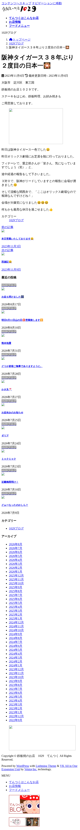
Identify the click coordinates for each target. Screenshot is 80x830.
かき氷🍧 (6, 389)
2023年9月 (15, 681)
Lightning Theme (46, 765)
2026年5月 (15, 556)
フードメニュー (19, 789)
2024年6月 (15, 645)
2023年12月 (16, 669)
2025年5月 (15, 602)
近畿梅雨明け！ (9, 482)
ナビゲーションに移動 (47, 3)
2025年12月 (16, 575)
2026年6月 (15, 552)
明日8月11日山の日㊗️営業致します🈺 (22, 320)
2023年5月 (15, 696)
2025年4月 (15, 606)
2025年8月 (15, 591)
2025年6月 (15, 599)
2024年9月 (15, 634)
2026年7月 (15, 548)
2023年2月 (15, 708)
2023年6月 (15, 692)
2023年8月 (15, 685)
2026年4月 (15, 559)
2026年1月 (15, 571)
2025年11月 (16, 579)
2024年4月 (15, 653)
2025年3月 (15, 610)
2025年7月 (15, 595)
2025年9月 (15, 587)
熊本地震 (6, 343)
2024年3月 (15, 657)
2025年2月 (15, 614)
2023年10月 (16, 677)
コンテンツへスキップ (16, 3)
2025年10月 (16, 583)
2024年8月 (15, 638)
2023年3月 (15, 704)
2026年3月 (15, 563)
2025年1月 (15, 618)
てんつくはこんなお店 (24, 782)
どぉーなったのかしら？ (14, 505)
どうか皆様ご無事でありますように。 (22, 366)
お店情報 (15, 786)
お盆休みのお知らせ (12, 412)
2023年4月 (15, 700)
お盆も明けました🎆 (12, 296)
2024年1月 (15, 665)
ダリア (5, 435)
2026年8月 (15, 544)
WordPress (22, 765)
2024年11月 (16, 626)
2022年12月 (16, 716)
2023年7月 (15, 688)
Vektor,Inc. (30, 769)
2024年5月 (15, 649)
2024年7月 (15, 642)
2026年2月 (15, 567)
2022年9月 (15, 720)
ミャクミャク (8, 458)
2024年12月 (16, 622)
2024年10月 (16, 630)
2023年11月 (16, 673)
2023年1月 (15, 712)
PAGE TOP (74, 801)
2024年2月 (15, 661)
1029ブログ (16, 220)
